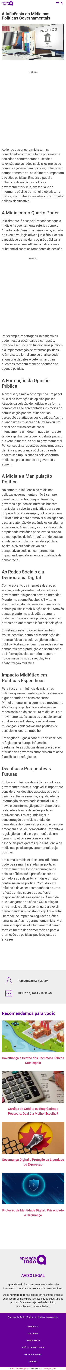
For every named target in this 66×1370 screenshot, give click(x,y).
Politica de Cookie (33, 1355)
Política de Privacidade (33, 1348)
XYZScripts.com (48, 1368)
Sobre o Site (33, 1326)
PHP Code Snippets (19, 1368)
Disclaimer (33, 1333)
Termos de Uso (33, 1340)
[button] (57, 3)
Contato (33, 1362)
